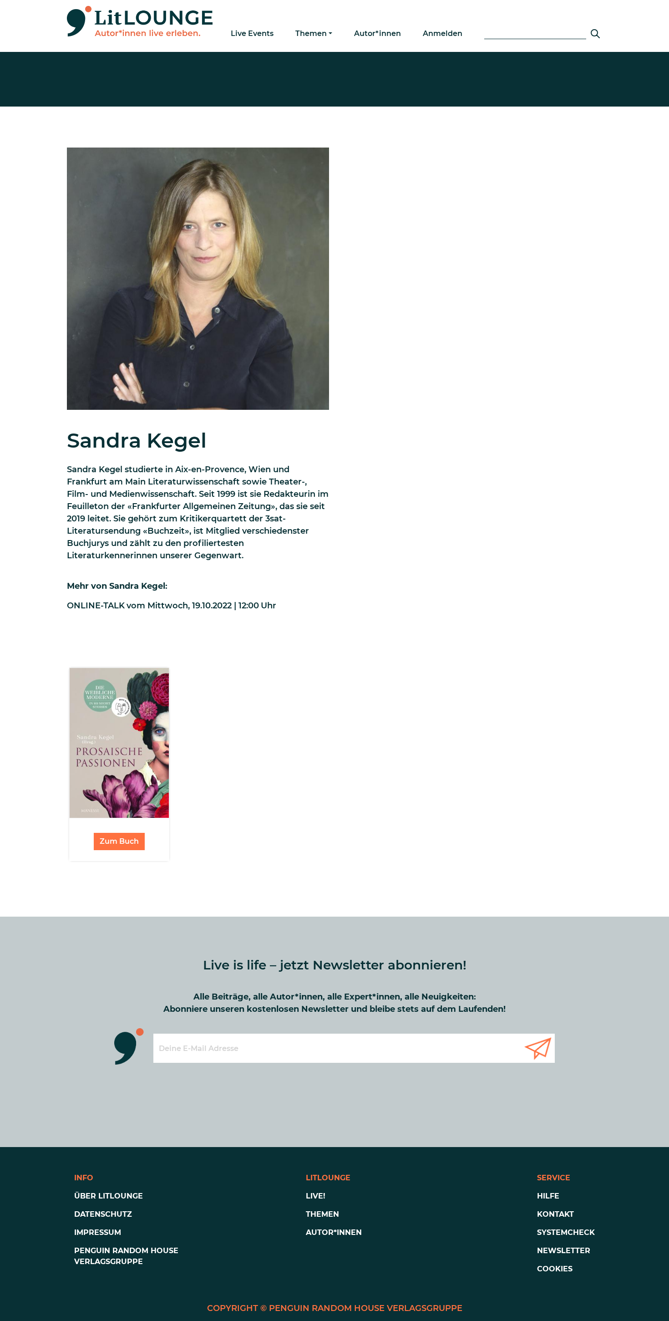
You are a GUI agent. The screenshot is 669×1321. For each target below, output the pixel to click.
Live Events (252, 33)
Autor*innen (377, 33)
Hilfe (548, 1196)
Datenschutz (103, 1214)
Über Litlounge (108, 1196)
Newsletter (563, 1250)
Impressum (97, 1232)
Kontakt (555, 1214)
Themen (311, 33)
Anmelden (442, 33)
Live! (315, 1196)
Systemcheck (566, 1232)
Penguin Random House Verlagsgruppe (126, 1256)
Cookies (555, 1269)
